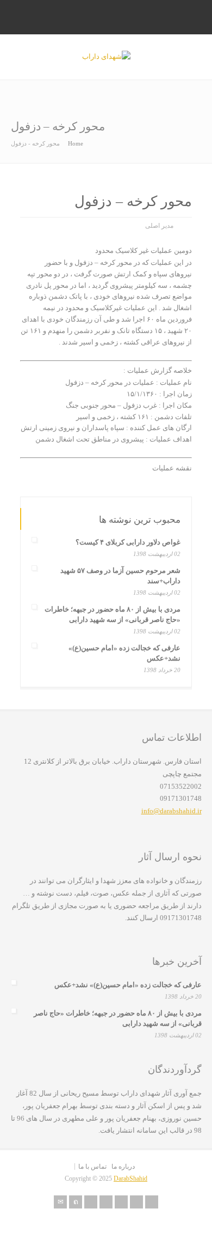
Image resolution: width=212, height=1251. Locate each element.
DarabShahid (130, 1178)
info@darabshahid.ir (171, 811)
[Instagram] (136, 1201)
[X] (75, 1201)
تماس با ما (92, 1166)
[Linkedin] (106, 1201)
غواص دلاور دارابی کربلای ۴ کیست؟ (128, 542)
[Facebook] (90, 1201)
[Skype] (121, 1201)
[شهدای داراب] (106, 56)
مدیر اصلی (159, 225)
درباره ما (123, 1166)
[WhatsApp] (151, 1201)
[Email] (60, 1201)
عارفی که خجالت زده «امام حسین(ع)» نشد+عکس (128, 985)
